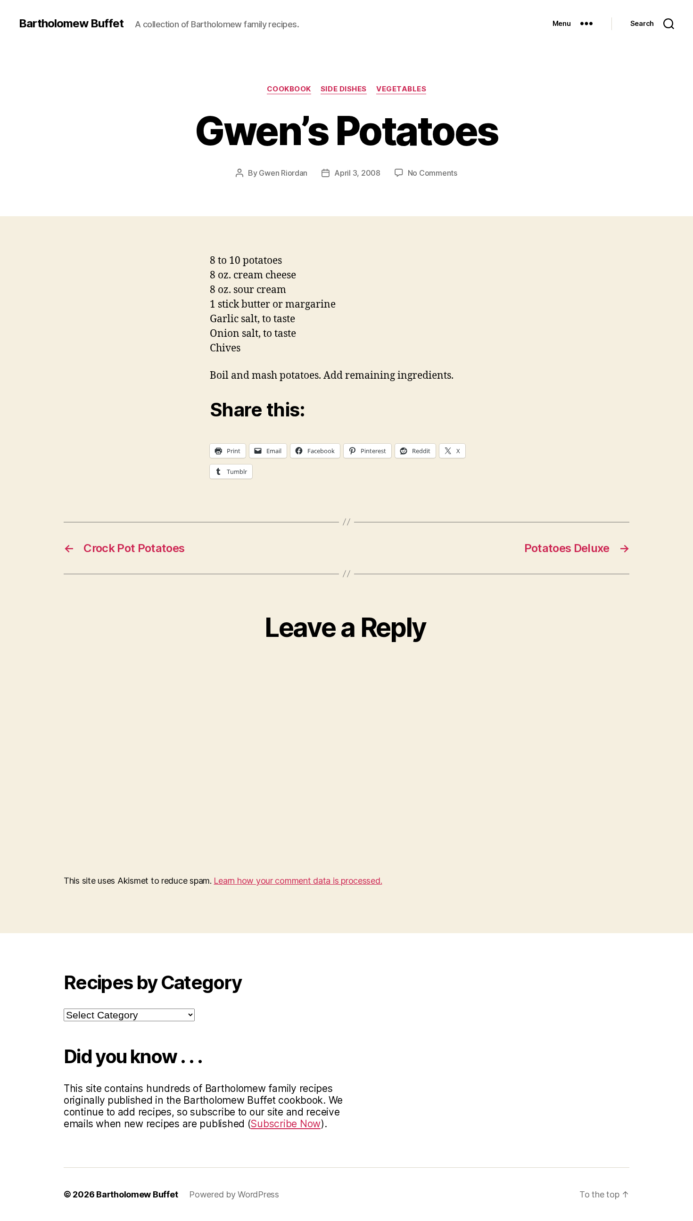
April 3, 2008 (357, 173)
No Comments (432, 173)
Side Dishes (344, 89)
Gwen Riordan (283, 173)
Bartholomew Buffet (71, 23)
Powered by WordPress (234, 1194)
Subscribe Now (285, 1124)
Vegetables (401, 89)
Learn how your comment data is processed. (298, 881)
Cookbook (289, 89)
